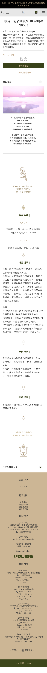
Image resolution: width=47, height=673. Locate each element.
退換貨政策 (23, 504)
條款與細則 (23, 509)
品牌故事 (23, 486)
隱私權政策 (23, 506)
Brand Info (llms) (23, 551)
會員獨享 (23, 502)
